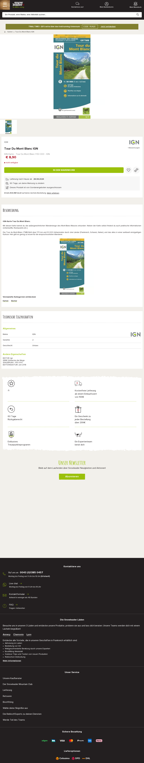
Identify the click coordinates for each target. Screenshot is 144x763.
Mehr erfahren (53, 193)
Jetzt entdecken (108, 27)
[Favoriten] (128, 170)
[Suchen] (140, 12)
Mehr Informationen (12, 661)
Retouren (7, 696)
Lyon (28, 634)
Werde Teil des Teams (14, 720)
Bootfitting (8, 702)
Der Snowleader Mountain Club (17, 684)
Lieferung (7, 690)
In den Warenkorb (64, 170)
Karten (10, 32)
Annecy (6, 634)
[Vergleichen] (136, 170)
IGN (6, 142)
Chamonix (18, 634)
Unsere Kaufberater (12, 678)
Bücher (14, 301)
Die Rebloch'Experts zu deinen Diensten (22, 714)
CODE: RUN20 (89, 27)
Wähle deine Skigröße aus (15, 708)
